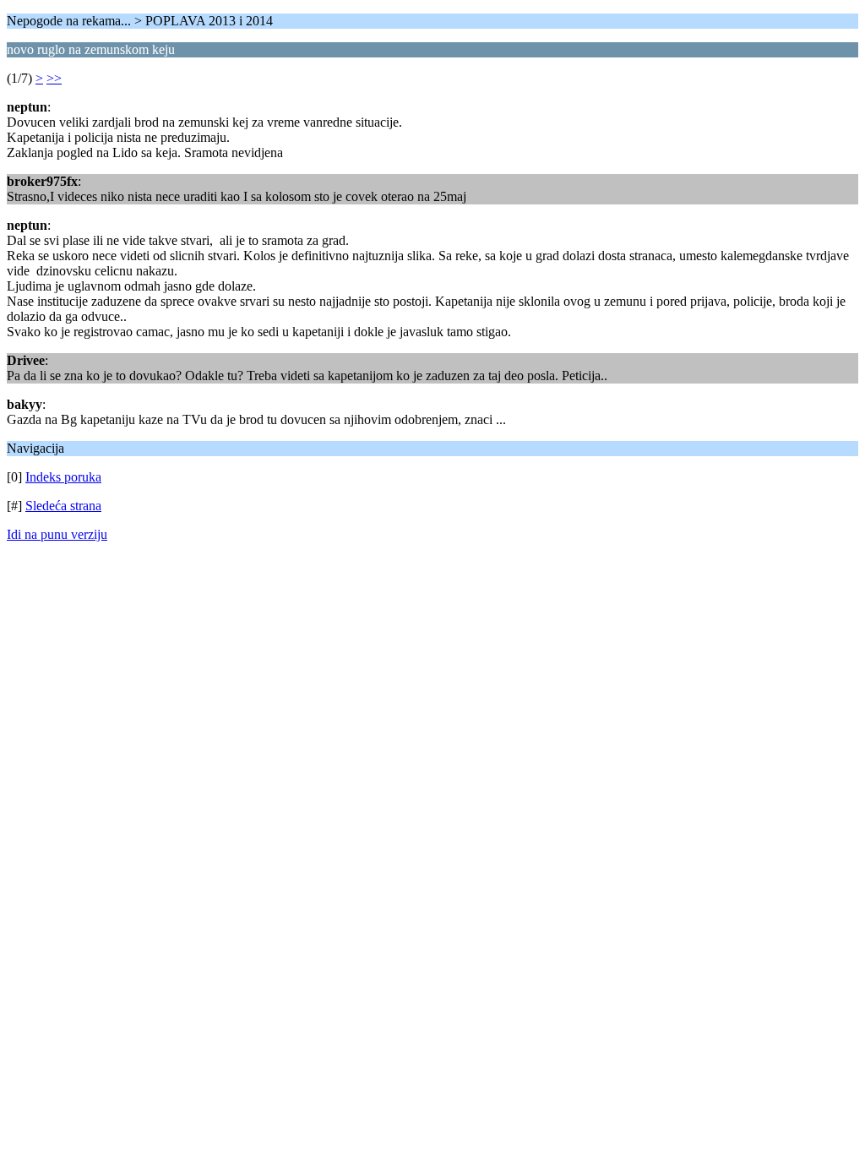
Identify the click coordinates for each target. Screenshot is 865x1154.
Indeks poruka (63, 477)
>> (54, 78)
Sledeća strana (63, 505)
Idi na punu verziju (57, 534)
